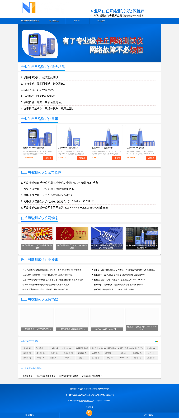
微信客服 (29, 415)
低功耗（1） (138, 358)
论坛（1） (110, 358)
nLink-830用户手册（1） (138, 348)
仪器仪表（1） (69, 353)
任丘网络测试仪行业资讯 (39, 259)
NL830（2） (55, 348)
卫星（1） (124, 353)
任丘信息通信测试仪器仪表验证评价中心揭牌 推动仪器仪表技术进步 (52, 270)
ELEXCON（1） (123, 358)
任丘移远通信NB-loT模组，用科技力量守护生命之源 (45, 289)
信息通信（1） (82, 353)
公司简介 (77, 21)
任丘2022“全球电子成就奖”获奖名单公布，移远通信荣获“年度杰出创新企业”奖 (55, 280)
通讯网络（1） (41, 353)
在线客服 (148, 415)
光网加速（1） (110, 353)
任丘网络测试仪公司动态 (39, 218)
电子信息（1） (96, 358)
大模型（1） (96, 353)
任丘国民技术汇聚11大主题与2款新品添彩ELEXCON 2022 (119, 280)
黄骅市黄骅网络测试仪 (69, 376)
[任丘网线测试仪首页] (89, 413)
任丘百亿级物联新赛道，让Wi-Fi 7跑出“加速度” (114, 289)
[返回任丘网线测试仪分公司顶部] (174, 373)
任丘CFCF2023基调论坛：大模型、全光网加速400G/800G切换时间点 (124, 270)
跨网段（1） (28, 358)
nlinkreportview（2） (69, 348)
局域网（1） (69, 358)
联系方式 (101, 21)
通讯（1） (151, 353)
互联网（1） (28, 353)
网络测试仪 (54, 21)
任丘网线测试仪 (86, 401)
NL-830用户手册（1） (124, 348)
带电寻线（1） (151, 348)
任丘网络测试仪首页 (30, 21)
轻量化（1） (55, 353)
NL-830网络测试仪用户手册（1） (96, 348)
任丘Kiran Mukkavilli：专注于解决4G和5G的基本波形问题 (48, 275)
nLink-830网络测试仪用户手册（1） (110, 348)
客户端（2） (28, 348)
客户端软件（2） (41, 348)
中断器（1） (41, 358)
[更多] (155, 341)
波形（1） (82, 358)
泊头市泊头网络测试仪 (45, 376)
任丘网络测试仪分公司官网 (41, 172)
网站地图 (89, 407)
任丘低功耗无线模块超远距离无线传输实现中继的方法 (46, 285)
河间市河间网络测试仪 (92, 376)
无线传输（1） (151, 358)
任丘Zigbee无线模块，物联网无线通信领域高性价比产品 (118, 285)
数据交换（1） (137, 353)
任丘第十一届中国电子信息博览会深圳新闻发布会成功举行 (119, 275)
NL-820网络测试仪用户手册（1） (83, 348)
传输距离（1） (55, 358)
